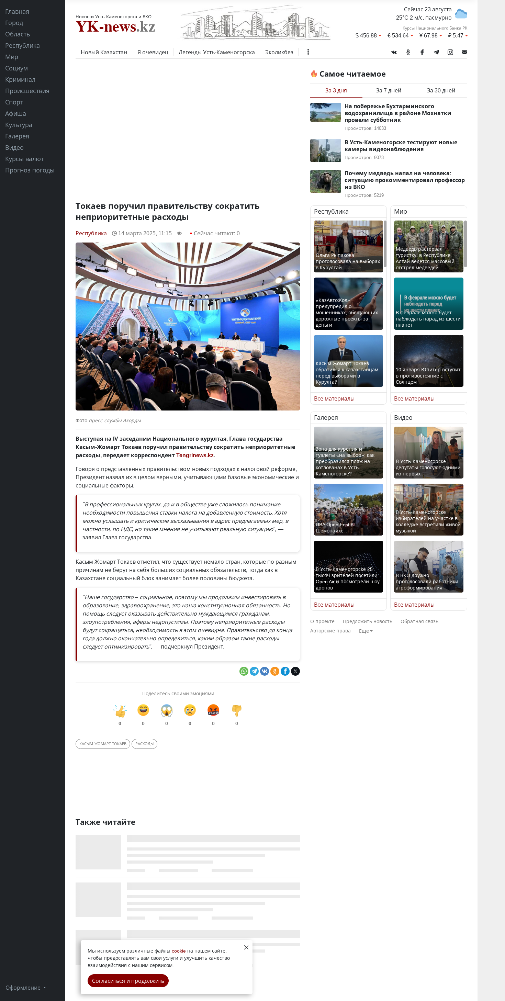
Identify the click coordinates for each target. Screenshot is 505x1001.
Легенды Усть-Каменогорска (217, 52)
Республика (22, 45)
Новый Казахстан (104, 52)
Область (17, 34)
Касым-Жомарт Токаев (102, 743)
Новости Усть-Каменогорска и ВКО (114, 16)
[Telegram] (436, 51)
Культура (18, 125)
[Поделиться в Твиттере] (295, 671)
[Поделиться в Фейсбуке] (285, 671)
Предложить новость (367, 621)
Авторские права (330, 630)
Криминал (20, 79)
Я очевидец (152, 52)
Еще (364, 631)
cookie (179, 950)
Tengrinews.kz (195, 455)
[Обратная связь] (464, 51)
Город (14, 23)
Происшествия (27, 91)
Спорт (14, 102)
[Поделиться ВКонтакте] (264, 671)
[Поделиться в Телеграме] (254, 671)
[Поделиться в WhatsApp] (243, 671)
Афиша (15, 113)
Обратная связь (419, 621)
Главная (17, 11)
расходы (144, 743)
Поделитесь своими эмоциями (178, 693)
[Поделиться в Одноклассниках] (274, 671)
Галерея (17, 136)
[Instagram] (450, 51)
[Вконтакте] (394, 51)
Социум (16, 68)
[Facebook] (422, 51)
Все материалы (334, 398)
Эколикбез (279, 52)
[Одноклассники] (408, 51)
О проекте (322, 621)
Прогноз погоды (30, 170)
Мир (11, 57)
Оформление (23, 987)
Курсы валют (24, 159)
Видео (14, 147)
